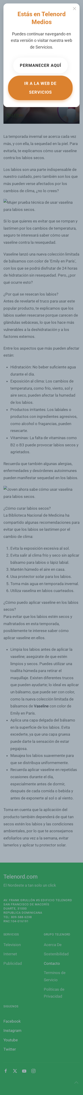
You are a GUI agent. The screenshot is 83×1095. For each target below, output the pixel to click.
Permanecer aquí (40, 65)
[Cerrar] (74, 8)
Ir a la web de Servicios (40, 88)
